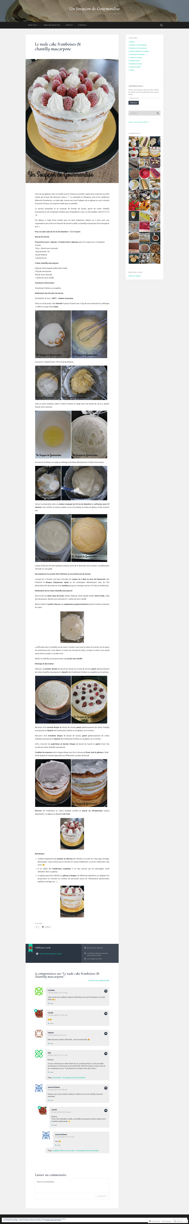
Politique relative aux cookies (53, 1220)
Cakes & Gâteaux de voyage (139, 51)
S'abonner (133, 103)
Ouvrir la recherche (161, 25)
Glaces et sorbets (136, 57)
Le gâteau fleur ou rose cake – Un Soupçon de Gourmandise (75, 1150)
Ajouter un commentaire (98, 980)
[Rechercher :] (144, 113)
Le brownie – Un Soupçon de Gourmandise (68, 1078)
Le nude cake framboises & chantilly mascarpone (58, 47)
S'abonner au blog (135, 86)
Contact (69, 25)
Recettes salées (135, 67)
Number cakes (135, 60)
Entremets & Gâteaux (95, 948)
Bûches (132, 42)
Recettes (32, 25)
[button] (53, 334)
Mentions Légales (134, 276)
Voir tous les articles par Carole (50, 954)
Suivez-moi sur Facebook (138, 122)
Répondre (105, 991)
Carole (50, 1013)
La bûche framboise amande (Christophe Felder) (97, 954)
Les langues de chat (94, 959)
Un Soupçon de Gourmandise (94, 9)
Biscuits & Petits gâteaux (138, 45)
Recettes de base (136, 64)
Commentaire (101, 1196)
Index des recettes (52, 25)
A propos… (82, 25)
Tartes (132, 70)
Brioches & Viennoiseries (138, 48)
